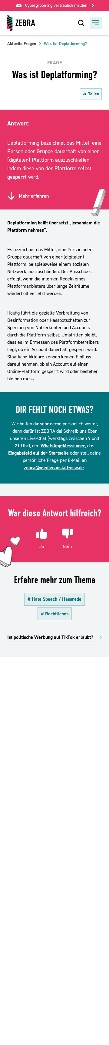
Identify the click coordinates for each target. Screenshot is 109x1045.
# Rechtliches (54, 614)
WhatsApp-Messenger (63, 446)
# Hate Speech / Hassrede (54, 599)
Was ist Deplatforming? (65, 44)
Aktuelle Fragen (21, 44)
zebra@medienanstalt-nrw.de (54, 468)
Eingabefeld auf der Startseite (38, 453)
